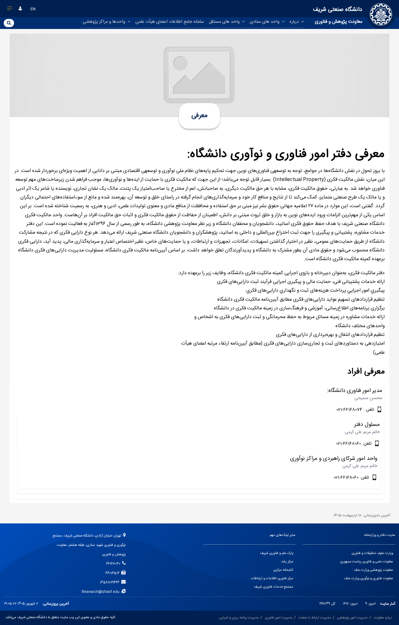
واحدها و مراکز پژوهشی (105, 22)
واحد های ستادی (265, 22)
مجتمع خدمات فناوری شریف (273, 587)
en (33, 9)
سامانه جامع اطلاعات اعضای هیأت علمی (169, 22)
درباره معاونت (383, 618)
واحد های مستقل (225, 22)
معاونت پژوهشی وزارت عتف (373, 570)
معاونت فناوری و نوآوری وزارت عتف (368, 578)
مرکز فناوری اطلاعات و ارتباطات (272, 578)
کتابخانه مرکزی (283, 570)
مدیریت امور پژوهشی (352, 618)
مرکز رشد (287, 562)
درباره (295, 22)
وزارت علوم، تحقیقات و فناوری (372, 553)
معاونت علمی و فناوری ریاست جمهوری (366, 562)
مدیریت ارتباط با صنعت (315, 618)
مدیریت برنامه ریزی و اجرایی (239, 618)
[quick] (10, 9)
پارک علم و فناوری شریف (276, 553)
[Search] (9, 22)
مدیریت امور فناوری (278, 618)
